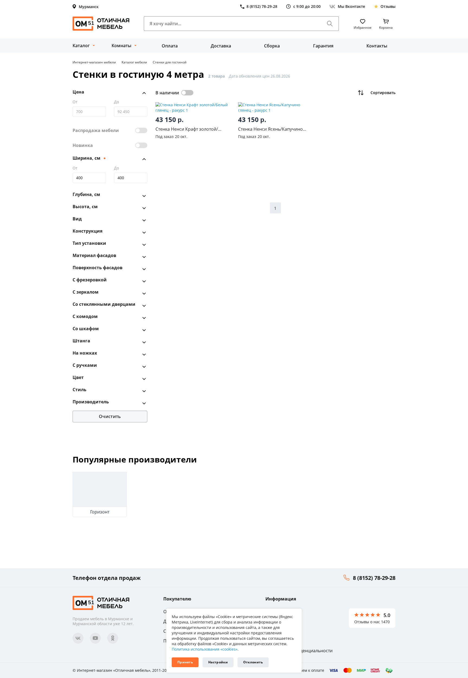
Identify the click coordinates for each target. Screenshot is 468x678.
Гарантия (323, 46)
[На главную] (101, 24)
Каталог (81, 46)
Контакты (376, 46)
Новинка (83, 145)
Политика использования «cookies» (205, 649)
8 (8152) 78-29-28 (374, 577)
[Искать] (330, 23)
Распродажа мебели (96, 130)
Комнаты (121, 46)
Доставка (221, 46)
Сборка (272, 46)
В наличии (167, 92)
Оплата (170, 46)
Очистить (110, 416)
